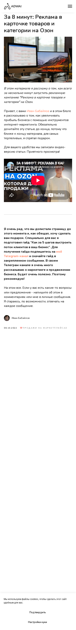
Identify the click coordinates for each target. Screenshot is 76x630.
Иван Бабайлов (38, 111)
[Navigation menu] (70, 6)
